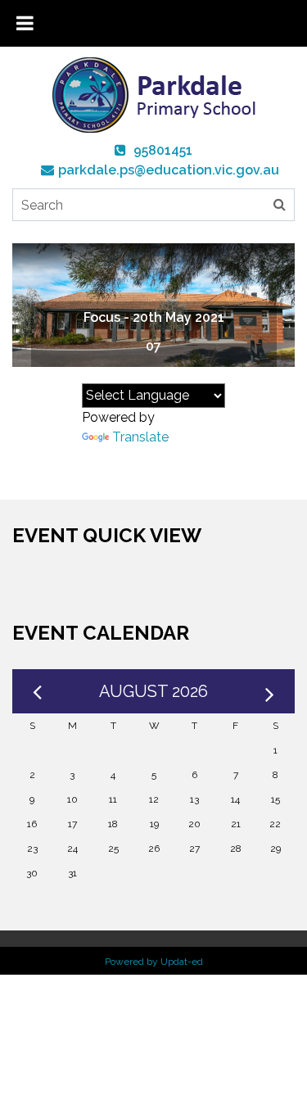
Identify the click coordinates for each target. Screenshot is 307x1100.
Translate (140, 437)
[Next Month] (270, 691)
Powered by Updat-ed (154, 961)
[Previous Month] (37, 691)
